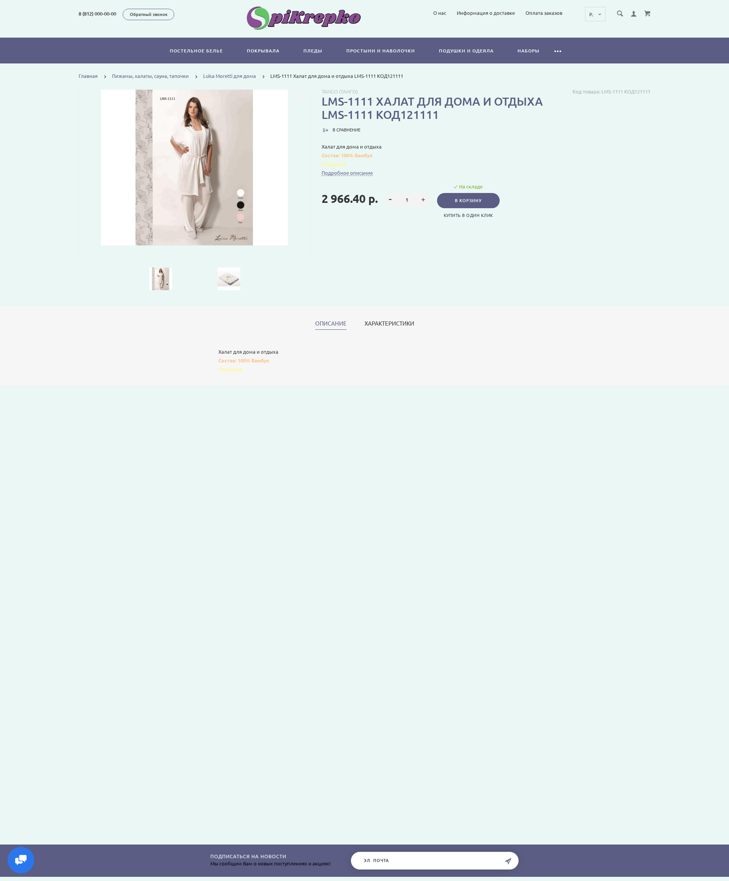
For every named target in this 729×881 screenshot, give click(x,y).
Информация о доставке (486, 13)
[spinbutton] (407, 200)
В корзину (468, 200)
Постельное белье (196, 50)
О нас (439, 13)
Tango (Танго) (340, 91)
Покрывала (263, 50)
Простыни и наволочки (380, 50)
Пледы (312, 50)
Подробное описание (347, 173)
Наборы (529, 50)
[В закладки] (301, 96)
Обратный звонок (148, 14)
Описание (331, 324)
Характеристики (389, 324)
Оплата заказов (543, 13)
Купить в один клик (468, 215)
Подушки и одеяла (466, 50)
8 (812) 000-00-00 (97, 13)
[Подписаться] (508, 861)
